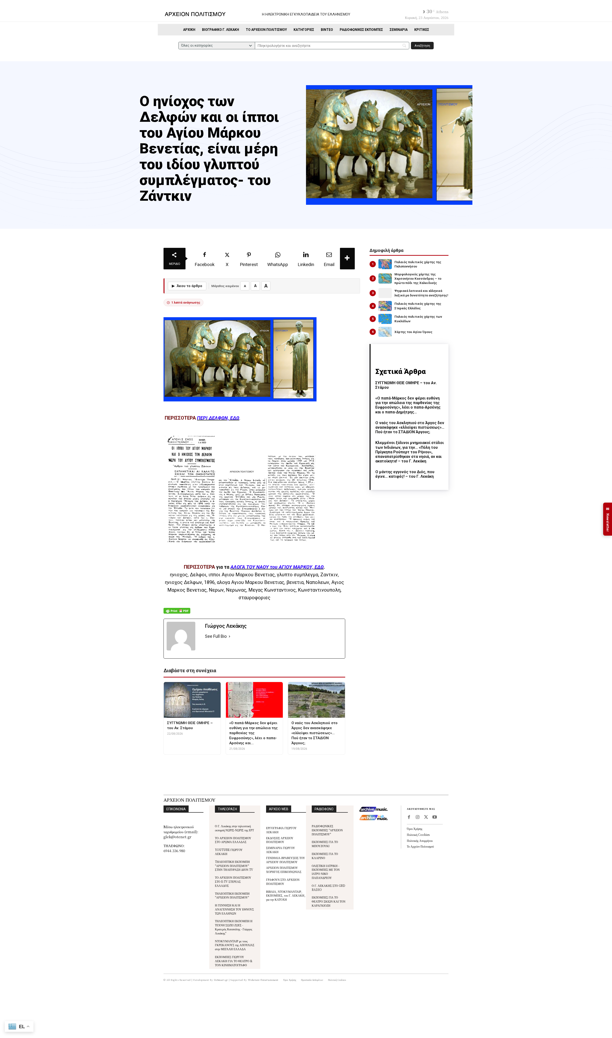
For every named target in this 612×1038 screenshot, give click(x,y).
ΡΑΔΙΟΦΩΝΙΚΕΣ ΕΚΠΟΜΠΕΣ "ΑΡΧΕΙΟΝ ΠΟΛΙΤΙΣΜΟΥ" (327, 830)
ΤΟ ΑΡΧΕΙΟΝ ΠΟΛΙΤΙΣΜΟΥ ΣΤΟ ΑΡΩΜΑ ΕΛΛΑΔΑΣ (233, 840)
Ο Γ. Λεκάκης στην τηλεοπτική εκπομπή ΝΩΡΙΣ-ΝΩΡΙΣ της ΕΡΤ (234, 828)
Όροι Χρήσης (414, 829)
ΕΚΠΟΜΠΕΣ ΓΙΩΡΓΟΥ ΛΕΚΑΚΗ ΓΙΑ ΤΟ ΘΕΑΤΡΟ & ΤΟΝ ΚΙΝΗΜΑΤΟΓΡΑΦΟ (233, 961)
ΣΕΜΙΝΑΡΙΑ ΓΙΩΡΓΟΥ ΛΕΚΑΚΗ (280, 850)
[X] (426, 817)
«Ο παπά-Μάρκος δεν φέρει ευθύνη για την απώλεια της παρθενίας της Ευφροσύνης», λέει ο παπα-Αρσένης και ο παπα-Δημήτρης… (408, 405)
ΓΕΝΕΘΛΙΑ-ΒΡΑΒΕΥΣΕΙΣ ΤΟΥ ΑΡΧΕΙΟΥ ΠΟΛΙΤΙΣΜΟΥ (285, 860)
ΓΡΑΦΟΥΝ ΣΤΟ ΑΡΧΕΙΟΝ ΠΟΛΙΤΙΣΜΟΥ (283, 881)
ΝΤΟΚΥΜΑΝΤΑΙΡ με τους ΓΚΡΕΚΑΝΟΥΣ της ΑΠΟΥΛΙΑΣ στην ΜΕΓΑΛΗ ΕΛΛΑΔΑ (234, 945)
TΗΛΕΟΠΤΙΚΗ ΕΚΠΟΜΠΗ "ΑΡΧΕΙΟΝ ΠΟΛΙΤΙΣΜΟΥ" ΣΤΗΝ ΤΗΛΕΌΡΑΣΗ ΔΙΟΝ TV (234, 866)
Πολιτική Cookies (418, 835)
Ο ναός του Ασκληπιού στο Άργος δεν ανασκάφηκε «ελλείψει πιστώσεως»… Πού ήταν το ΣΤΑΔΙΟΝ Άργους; (409, 427)
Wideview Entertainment (263, 980)
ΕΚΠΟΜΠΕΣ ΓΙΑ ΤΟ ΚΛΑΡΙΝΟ (325, 856)
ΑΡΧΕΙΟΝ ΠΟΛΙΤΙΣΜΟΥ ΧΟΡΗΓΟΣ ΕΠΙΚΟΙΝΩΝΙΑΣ (283, 870)
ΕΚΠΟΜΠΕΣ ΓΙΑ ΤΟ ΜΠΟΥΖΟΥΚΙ (325, 844)
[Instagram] (417, 817)
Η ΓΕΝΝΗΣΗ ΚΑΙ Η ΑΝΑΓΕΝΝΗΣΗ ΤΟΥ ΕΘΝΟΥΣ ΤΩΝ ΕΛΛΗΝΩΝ (234, 909)
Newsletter (608, 519)
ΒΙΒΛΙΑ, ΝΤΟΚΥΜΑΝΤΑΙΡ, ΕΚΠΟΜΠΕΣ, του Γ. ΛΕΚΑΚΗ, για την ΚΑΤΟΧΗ (285, 895)
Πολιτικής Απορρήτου (420, 840)
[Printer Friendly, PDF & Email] (177, 613)
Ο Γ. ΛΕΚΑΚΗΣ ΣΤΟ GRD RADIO (328, 887)
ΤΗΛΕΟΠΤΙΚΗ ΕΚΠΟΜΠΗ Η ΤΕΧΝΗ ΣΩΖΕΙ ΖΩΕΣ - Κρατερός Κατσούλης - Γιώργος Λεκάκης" (233, 927)
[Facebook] (408, 817)
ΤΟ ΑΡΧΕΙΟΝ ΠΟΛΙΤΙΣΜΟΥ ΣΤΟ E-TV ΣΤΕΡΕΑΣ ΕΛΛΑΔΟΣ (233, 881)
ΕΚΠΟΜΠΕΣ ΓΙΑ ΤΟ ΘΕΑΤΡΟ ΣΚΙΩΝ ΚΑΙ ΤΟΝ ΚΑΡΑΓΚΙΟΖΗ (328, 901)
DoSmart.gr (221, 980)
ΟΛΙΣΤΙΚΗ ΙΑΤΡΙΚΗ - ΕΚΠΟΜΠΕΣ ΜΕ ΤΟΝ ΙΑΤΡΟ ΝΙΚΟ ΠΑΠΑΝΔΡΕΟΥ (326, 872)
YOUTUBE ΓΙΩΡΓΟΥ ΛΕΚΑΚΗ (229, 852)
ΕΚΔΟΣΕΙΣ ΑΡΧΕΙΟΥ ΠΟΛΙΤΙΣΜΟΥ (279, 840)
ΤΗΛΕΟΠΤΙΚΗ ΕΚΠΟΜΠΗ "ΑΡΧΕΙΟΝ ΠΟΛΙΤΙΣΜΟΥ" (232, 895)
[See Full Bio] (229, 636)
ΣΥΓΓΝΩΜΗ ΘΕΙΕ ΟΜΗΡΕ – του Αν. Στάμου (406, 385)
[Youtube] (434, 817)
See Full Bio (216, 636)
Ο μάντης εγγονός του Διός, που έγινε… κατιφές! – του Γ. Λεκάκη (404, 474)
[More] (347, 258)
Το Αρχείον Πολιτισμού (420, 846)
